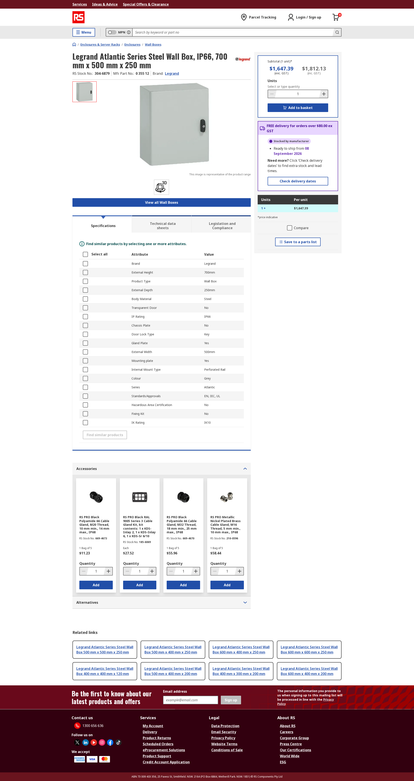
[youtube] (94, 742)
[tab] (102, 224)
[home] (74, 44)
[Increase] (323, 94)
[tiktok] (118, 742)
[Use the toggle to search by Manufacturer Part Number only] (128, 32)
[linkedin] (85, 742)
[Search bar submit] (336, 32)
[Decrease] (272, 94)
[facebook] (110, 742)
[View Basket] (336, 17)
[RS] (78, 17)
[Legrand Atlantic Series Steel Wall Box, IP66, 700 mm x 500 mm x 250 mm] (174, 124)
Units (272, 80)
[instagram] (102, 742)
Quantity (87, 563)
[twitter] (77, 742)
